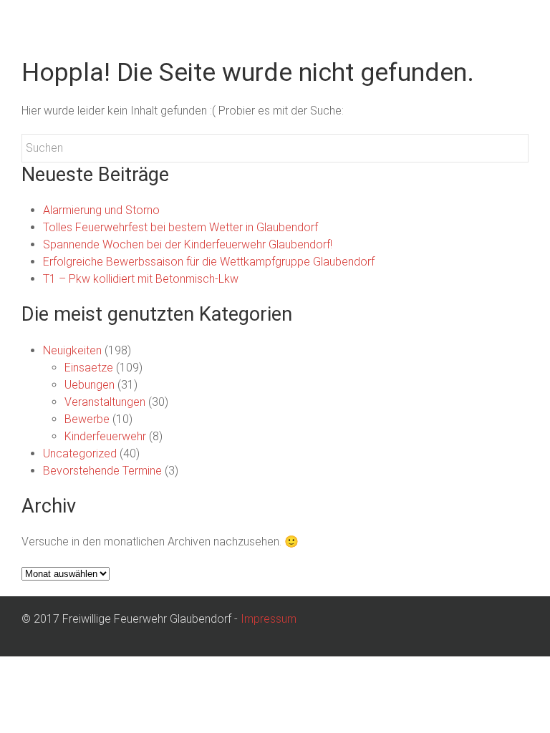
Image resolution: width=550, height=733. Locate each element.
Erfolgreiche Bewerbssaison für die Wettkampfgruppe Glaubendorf (209, 261)
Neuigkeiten (72, 350)
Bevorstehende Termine (102, 470)
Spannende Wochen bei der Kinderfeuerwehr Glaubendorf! (187, 244)
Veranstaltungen (104, 402)
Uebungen (89, 385)
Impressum (268, 619)
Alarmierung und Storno (101, 210)
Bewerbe (87, 419)
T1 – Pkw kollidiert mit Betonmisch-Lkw (140, 279)
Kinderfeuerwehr (105, 436)
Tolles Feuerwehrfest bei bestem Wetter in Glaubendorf (180, 227)
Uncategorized (80, 453)
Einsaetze (88, 367)
